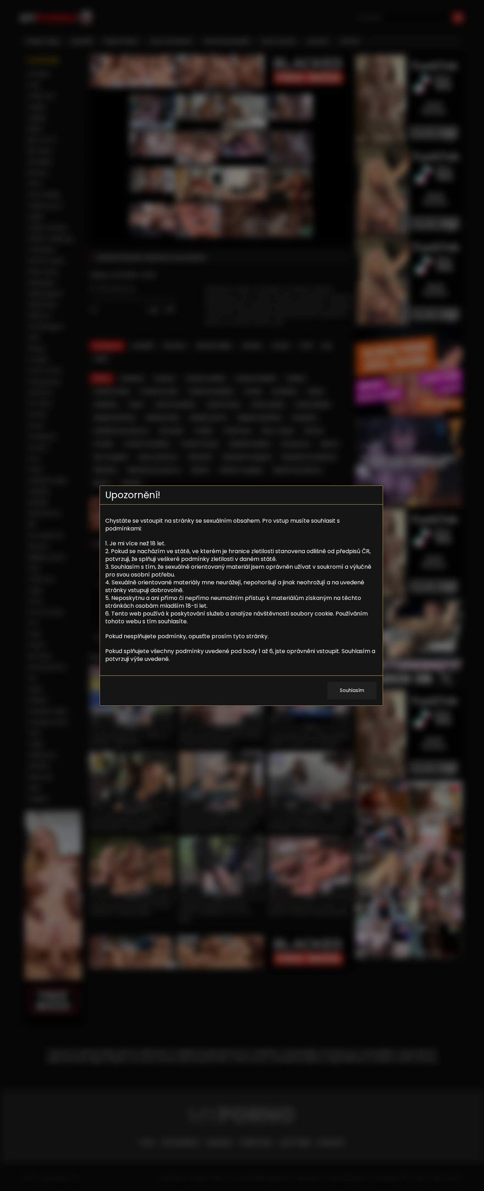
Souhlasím (352, 690)
